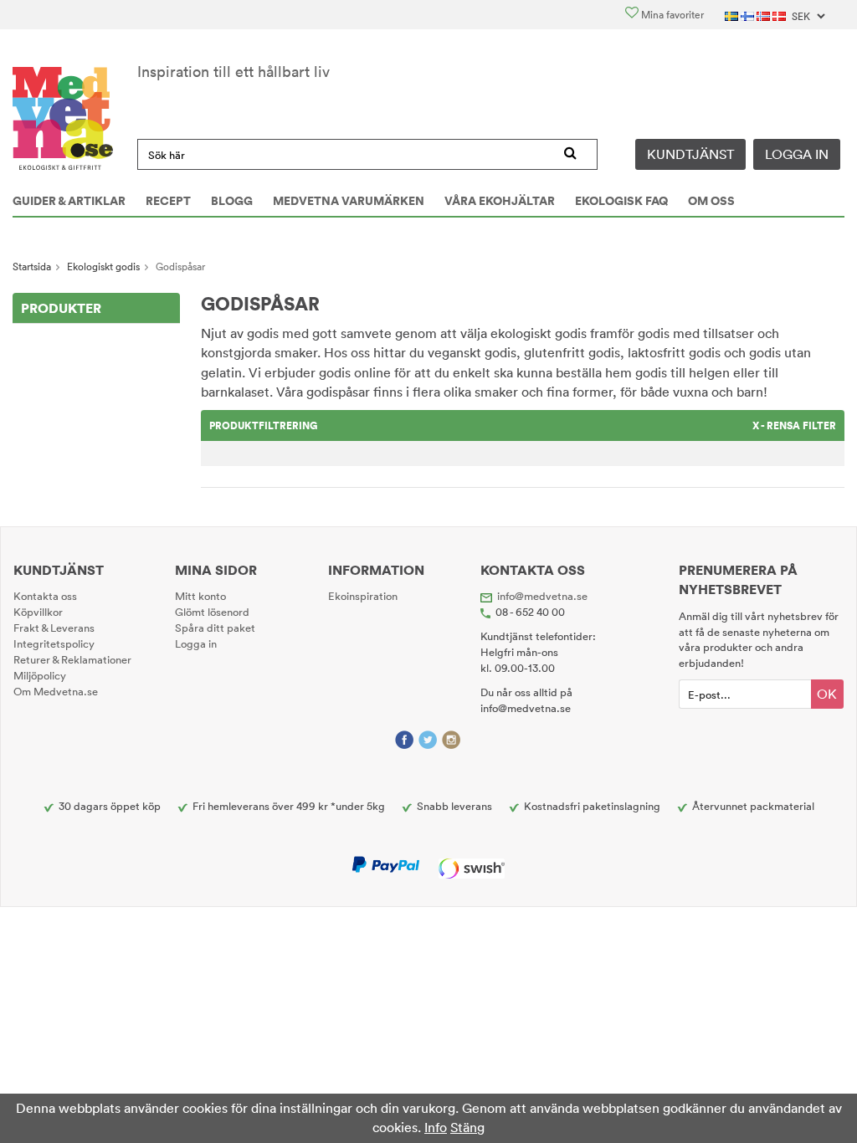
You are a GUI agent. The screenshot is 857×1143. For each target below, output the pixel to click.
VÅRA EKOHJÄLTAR (499, 200)
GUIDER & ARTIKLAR (69, 200)
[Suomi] (749, 14)
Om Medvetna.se (55, 691)
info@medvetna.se (542, 595)
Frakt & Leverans (54, 627)
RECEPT (168, 200)
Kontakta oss (45, 595)
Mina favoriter (671, 14)
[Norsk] (764, 14)
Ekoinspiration (363, 595)
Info (435, 1127)
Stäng (467, 1127)
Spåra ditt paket (215, 627)
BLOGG (232, 200)
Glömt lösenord (212, 611)
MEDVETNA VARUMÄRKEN (348, 200)
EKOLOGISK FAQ (621, 200)
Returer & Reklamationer (72, 659)
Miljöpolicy (39, 675)
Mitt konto (200, 595)
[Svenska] (733, 14)
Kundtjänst (690, 154)
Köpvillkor (38, 611)
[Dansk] (780, 14)
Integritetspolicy (54, 643)
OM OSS (711, 200)
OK (827, 693)
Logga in (797, 154)
